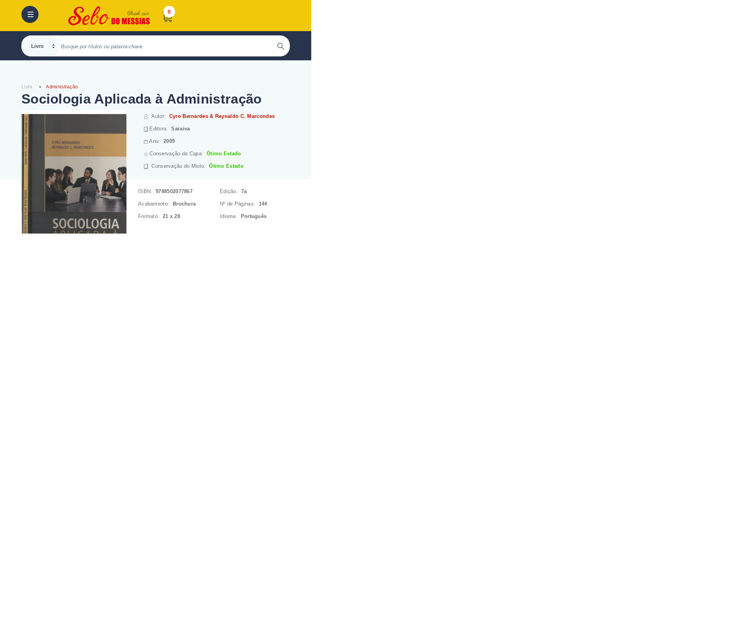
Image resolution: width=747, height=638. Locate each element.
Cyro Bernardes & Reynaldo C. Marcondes (222, 116)
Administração (62, 87)
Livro (27, 87)
